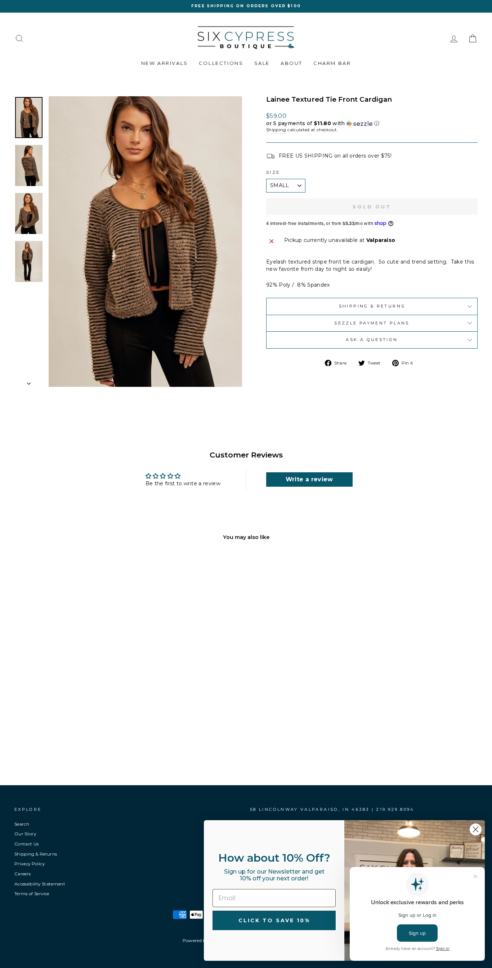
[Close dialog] (475, 829)
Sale (262, 63)
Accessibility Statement (39, 884)
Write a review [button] (309, 479)
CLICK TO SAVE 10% (274, 920)
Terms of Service (31, 893)
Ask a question (372, 339)
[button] (372, 123)
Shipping (276, 129)
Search (21, 824)
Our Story (25, 833)
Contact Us (26, 844)
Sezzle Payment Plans (371, 323)
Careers (22, 873)
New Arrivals (164, 63)
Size (273, 172)
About (292, 63)
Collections (221, 63)
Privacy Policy (29, 863)
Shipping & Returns (372, 306)
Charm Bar (332, 63)
